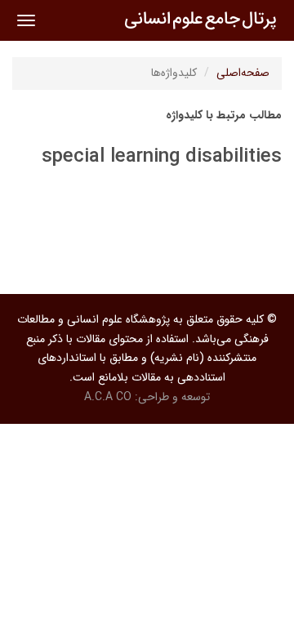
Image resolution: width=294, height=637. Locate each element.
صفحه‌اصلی (243, 73)
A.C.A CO (107, 397)
